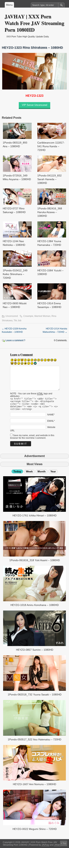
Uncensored (12, 316)
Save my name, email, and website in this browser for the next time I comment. (32, 436)
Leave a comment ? (15, 340)
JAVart (57, 845)
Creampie (28, 316)
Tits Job (17, 320)
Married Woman (42, 316)
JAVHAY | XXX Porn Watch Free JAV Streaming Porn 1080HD (34, 23)
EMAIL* (51, 420)
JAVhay (45, 845)
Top (64, 843)
